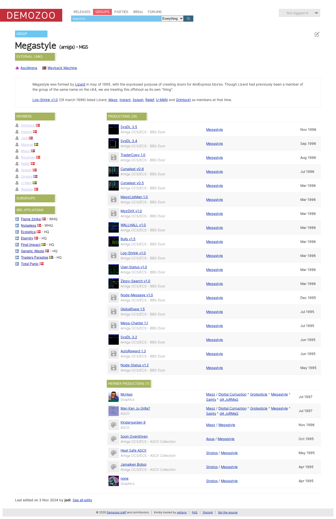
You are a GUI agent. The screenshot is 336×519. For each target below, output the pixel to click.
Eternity (27, 238)
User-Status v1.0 (134, 267)
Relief (149, 100)
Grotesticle (258, 394)
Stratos (26, 176)
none (124, 478)
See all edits (82, 500)
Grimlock (28, 125)
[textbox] (116, 18)
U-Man (26, 183)
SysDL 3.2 (129, 337)
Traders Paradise (34, 257)
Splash (138, 100)
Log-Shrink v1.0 (45, 100)
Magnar (27, 144)
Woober (27, 189)
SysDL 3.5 (129, 127)
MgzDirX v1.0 (131, 211)
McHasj (126, 394)
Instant (125, 100)
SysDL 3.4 (129, 141)
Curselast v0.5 (132, 183)
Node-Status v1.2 (135, 365)
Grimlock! (183, 100)
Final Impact (31, 244)
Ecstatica (28, 232)
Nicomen (28, 157)
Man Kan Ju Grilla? (135, 408)
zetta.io (182, 512)
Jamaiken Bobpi (133, 464)
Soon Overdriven (134, 436)
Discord (208, 512)
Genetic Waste (32, 251)
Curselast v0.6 (132, 169)
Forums (155, 12)
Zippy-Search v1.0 (135, 281)
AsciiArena (28, 68)
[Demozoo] (31, 15)
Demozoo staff (116, 512)
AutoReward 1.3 (133, 351)
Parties (121, 12)
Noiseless (28, 225)
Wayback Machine (62, 68)
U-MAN (162, 100)
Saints (211, 399)
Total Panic (30, 264)
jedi (67, 500)
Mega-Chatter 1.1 (134, 323)
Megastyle (214, 129)
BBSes (138, 12)
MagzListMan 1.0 (134, 197)
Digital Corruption (232, 394)
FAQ (195, 512)
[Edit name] (317, 34)
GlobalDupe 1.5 (133, 309)
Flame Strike (31, 219)
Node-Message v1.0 (137, 295)
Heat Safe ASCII (133, 450)
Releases (82, 12)
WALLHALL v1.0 (133, 225)
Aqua (210, 439)
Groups (102, 12)
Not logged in (297, 13)
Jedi (24, 138)
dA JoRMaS (229, 399)
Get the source (228, 512)
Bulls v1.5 (128, 239)
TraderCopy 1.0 (133, 155)
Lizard (80, 84)
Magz (113, 100)
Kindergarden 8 (133, 422)
